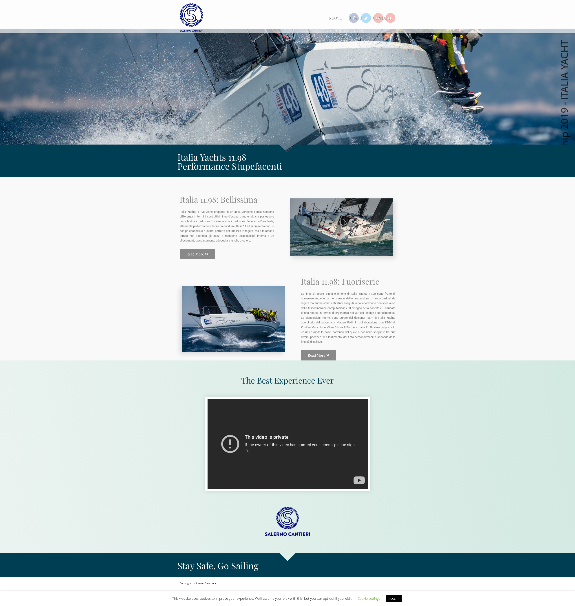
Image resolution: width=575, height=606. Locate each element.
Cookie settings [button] (369, 598)
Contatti (382, 17)
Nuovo (336, 17)
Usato (356, 17)
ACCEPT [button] (394, 599)
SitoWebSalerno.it (205, 583)
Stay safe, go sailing (218, 565)
